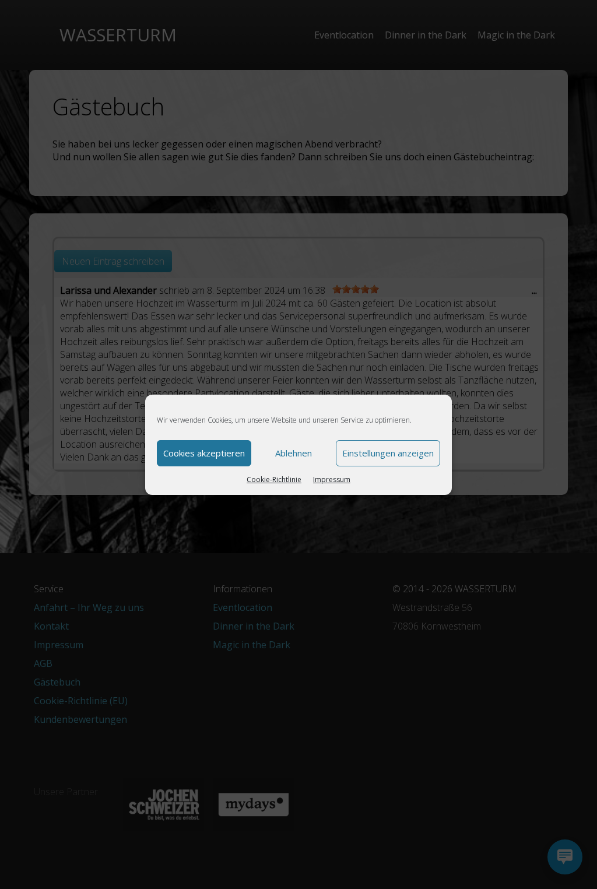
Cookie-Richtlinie (274, 479)
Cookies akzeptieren (204, 453)
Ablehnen (293, 453)
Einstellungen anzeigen (388, 453)
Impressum (331, 479)
